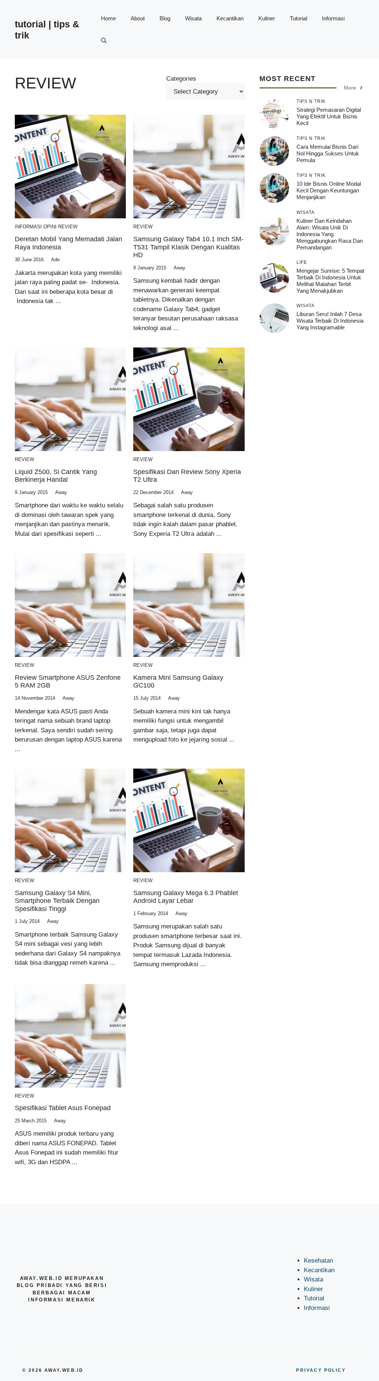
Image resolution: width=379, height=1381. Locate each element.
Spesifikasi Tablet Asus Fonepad (63, 1108)
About (138, 18)
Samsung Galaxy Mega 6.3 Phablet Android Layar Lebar (185, 897)
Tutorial (298, 18)
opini (50, 226)
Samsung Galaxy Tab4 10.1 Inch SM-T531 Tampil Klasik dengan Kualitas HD (188, 247)
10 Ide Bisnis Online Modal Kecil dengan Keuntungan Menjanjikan (328, 190)
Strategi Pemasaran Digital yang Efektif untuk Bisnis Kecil (328, 116)
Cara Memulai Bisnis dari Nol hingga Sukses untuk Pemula (327, 153)
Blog (165, 18)
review (67, 226)
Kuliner (266, 18)
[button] (104, 41)
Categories (181, 78)
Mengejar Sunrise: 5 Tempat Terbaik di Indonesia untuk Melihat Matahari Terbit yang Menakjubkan (330, 281)
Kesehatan (318, 1260)
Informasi (333, 18)
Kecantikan (230, 18)
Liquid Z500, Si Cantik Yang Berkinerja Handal (56, 476)
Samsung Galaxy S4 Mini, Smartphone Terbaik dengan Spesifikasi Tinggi (57, 901)
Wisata (193, 18)
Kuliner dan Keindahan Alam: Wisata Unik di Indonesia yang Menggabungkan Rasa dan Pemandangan (329, 234)
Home (108, 18)
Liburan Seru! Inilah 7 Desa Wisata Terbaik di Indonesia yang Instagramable (329, 320)
